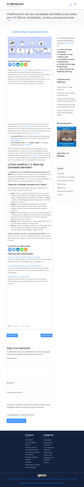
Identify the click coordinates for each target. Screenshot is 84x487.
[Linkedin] (18, 64)
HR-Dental (29, 440)
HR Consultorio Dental (30, 444)
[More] (26, 64)
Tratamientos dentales (65, 191)
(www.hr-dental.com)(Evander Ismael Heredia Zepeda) (42, 483)
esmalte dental (22, 138)
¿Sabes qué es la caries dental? (19, 277)
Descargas (61, 173)
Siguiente (46, 335)
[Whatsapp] (22, 64)
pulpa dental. (15, 140)
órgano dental (26, 145)
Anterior (12, 335)
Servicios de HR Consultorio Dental (31, 449)
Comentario (12, 358)
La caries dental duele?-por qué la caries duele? (24, 266)
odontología (22, 70)
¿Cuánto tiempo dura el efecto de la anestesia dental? (65, 113)
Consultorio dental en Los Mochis (32, 453)
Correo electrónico (15, 392)
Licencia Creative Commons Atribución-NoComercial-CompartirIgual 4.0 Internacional (42, 479)
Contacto (28, 462)
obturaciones (26, 126)
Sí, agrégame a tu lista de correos (20, 415)
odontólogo (47, 70)
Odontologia (14, 326)
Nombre (11, 383)
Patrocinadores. (30, 467)
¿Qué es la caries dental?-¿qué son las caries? (24, 257)
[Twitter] (14, 64)
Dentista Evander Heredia (31, 458)
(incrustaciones (35, 155)
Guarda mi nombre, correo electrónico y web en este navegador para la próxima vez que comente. (28, 406)
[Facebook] (10, 64)
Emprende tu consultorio (66, 177)
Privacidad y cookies (32, 465)
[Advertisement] (30, 104)
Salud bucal (61, 188)
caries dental (35, 133)
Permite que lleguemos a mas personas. (66, 51)
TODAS (22, 326)
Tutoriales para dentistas (65, 180)
